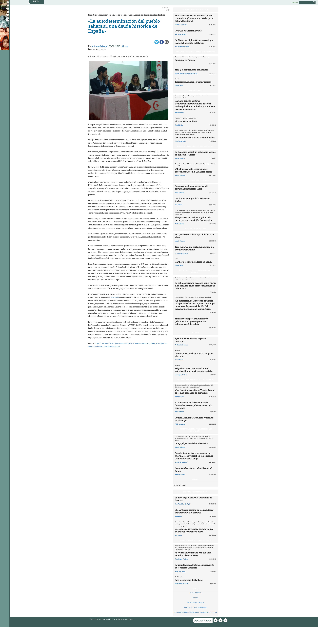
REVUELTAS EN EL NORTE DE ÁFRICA (195, 180)
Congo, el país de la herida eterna (191, 443)
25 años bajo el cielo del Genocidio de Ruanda (193, 499)
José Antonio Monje (181, 345)
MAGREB (195, 333)
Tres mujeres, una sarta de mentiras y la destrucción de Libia (194, 248)
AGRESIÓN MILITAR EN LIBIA (195, 229)
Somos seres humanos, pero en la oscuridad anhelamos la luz (191, 187)
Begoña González (180, 141)
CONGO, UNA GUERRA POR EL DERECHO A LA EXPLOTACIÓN (196, 430)
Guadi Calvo (179, 85)
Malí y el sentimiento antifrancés (191, 69)
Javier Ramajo (179, 113)
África (124, 46)
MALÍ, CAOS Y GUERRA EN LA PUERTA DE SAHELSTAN (195, 52)
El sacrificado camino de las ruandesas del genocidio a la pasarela (194, 511)
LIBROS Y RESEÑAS (195, 90)
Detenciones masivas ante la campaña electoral (194, 355)
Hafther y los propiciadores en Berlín (193, 261)
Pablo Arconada (180, 424)
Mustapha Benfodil (181, 375)
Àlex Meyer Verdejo (181, 559)
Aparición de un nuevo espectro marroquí (190, 340)
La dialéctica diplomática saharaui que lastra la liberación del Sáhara (194, 41)
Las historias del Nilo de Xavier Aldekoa (195, 137)
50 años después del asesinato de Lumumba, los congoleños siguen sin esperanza (193, 405)
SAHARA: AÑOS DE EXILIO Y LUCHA (195, 10)
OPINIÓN (195, 479)
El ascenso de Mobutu (186, 121)
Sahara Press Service (195, 602)
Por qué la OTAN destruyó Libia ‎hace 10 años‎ (194, 236)
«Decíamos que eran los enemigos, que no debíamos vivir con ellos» (194, 530)
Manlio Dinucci (180, 241)
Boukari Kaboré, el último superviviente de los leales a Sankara (194, 566)
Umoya (195, 597)
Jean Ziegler (179, 125)
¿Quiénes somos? (203, 621)
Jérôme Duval (179, 224)
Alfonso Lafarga (99, 46)
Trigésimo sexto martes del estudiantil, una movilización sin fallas (194, 370)
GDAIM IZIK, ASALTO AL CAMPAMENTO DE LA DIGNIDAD (196, 271)
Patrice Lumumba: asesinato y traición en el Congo (194, 419)
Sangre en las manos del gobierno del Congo (193, 469)
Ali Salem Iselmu (180, 34)
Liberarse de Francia (185, 60)
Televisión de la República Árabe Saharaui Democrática (195, 612)
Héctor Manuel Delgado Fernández (186, 73)
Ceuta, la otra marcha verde (188, 30)
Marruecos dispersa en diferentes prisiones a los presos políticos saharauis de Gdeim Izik (191, 321)
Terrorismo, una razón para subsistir (193, 81)
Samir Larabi (179, 360)
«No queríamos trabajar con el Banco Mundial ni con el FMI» (193, 554)
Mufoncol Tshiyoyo (181, 462)
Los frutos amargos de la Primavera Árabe (192, 200)
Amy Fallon (178, 516)
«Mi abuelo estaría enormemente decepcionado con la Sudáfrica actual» (194, 170)
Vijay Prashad (179, 192)
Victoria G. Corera (181, 25)
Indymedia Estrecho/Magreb (195, 607)
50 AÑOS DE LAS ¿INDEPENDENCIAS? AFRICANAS (195, 380)
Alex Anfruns (179, 396)
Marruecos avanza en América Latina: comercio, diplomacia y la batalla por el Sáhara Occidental (194, 18)
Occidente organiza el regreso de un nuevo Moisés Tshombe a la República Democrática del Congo (194, 456)
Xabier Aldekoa (180, 175)
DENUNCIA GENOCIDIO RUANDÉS (195, 492)
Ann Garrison (179, 411)
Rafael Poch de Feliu (181, 583)
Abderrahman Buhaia (182, 47)
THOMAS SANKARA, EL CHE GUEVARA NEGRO (195, 540)
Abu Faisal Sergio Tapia (182, 504)
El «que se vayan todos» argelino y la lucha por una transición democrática (193, 219)
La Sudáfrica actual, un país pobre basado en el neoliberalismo (195, 153)
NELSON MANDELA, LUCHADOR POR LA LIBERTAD (195, 146)
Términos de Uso (141, 619)
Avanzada (295, 2)
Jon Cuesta (178, 535)
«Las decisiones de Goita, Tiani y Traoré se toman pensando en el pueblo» (194, 391)
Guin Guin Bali (195, 592)
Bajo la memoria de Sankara (188, 580)
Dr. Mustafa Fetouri (181, 253)
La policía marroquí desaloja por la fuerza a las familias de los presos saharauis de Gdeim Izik (195, 285)
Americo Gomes (180, 475)
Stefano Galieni (180, 158)
